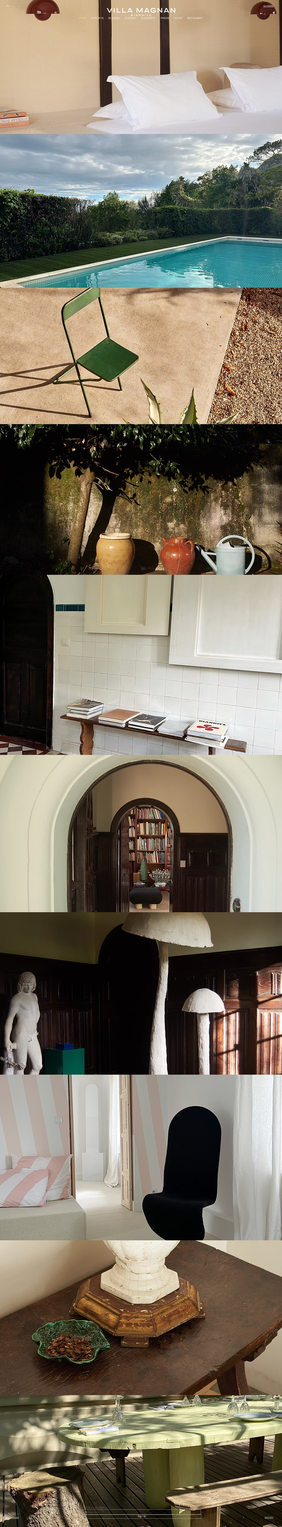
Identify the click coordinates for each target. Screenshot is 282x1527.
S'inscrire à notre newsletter (95, 1507)
